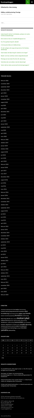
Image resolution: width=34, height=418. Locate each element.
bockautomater (22, 309)
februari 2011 (4, 282)
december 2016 (5, 176)
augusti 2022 (4, 102)
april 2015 (3, 223)
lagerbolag (12, 315)
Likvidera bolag (25, 315)
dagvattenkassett (14, 311)
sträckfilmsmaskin (16, 324)
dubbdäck (21, 311)
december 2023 (5, 90)
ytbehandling (11, 330)
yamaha (4, 330)
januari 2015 (4, 229)
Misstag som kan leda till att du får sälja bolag (13, 59)
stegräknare (8, 324)
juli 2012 (3, 263)
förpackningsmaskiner (13, 313)
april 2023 (3, 93)
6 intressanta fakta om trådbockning (10, 45)
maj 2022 (3, 105)
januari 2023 (4, 96)
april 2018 (3, 161)
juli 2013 (3, 254)
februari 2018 (4, 164)
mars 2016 (4, 189)
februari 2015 (4, 226)
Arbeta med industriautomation (9, 384)
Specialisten (9, 14)
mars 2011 (4, 279)
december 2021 (5, 111)
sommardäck (18, 322)
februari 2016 (4, 192)
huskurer (3, 315)
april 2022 (3, 108)
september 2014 (5, 242)
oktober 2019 (4, 142)
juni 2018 (3, 158)
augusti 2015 (4, 211)
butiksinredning (5, 311)
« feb (2, 358)
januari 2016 (4, 195)
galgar (20, 313)
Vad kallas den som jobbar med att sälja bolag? (13, 62)
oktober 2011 (4, 273)
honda (28, 313)
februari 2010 (4, 294)
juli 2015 (3, 214)
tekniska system (10, 326)
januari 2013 (4, 257)
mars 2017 (4, 173)
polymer (11, 320)
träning (18, 328)
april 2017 (3, 170)
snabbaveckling (10, 322)
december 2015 (5, 198)
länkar (12, 318)
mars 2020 (4, 136)
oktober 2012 (4, 260)
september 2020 (5, 127)
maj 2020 (3, 130)
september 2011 (5, 276)
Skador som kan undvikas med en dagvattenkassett (14, 55)
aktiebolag (3, 309)
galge (24, 313)
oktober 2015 (4, 204)
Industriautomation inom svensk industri (12, 379)
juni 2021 (3, 114)
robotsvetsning (23, 320)
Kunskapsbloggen (7, 2)
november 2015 (5, 201)
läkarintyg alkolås (5, 318)
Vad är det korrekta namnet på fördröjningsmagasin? (15, 65)
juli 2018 (3, 155)
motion (15, 318)
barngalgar (16, 309)
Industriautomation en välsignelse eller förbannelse (16, 380)
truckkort (17, 326)
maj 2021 (3, 118)
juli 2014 (3, 245)
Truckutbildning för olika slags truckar (11, 368)
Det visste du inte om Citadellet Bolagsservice (13, 38)
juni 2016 (3, 183)
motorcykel (23, 318)
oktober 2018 (4, 149)
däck (26, 311)
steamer (3, 324)
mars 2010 (4, 291)
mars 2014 (4, 251)
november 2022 (5, 99)
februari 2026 (4, 80)
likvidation (18, 315)
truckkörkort (23, 326)
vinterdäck (23, 328)
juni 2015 (3, 217)
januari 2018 (4, 167)
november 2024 (5, 83)
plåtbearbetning (5, 320)
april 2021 (3, 121)
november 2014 (5, 235)
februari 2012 (4, 270)
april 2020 (3, 133)
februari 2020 (4, 139)
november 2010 (5, 285)
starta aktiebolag (27, 322)
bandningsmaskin (9, 309)
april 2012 (3, 266)
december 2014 (5, 232)
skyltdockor (4, 322)
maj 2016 (3, 186)
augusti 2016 (4, 180)
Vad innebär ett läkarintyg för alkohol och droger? (14, 52)
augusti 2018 (4, 152)
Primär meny (32, 2)
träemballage (13, 328)
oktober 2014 (4, 239)
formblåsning (5, 313)
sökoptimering (4, 326)
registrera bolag (17, 320)
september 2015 (5, 207)
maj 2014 (3, 248)
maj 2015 (3, 220)
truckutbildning (5, 328)
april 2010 (3, 288)
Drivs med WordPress (6, 416)
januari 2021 (4, 124)
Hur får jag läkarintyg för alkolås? (10, 41)
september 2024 (5, 86)
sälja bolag (28, 324)
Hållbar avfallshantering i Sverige (10, 12)
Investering (7, 315)
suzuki (22, 324)
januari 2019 (4, 145)
